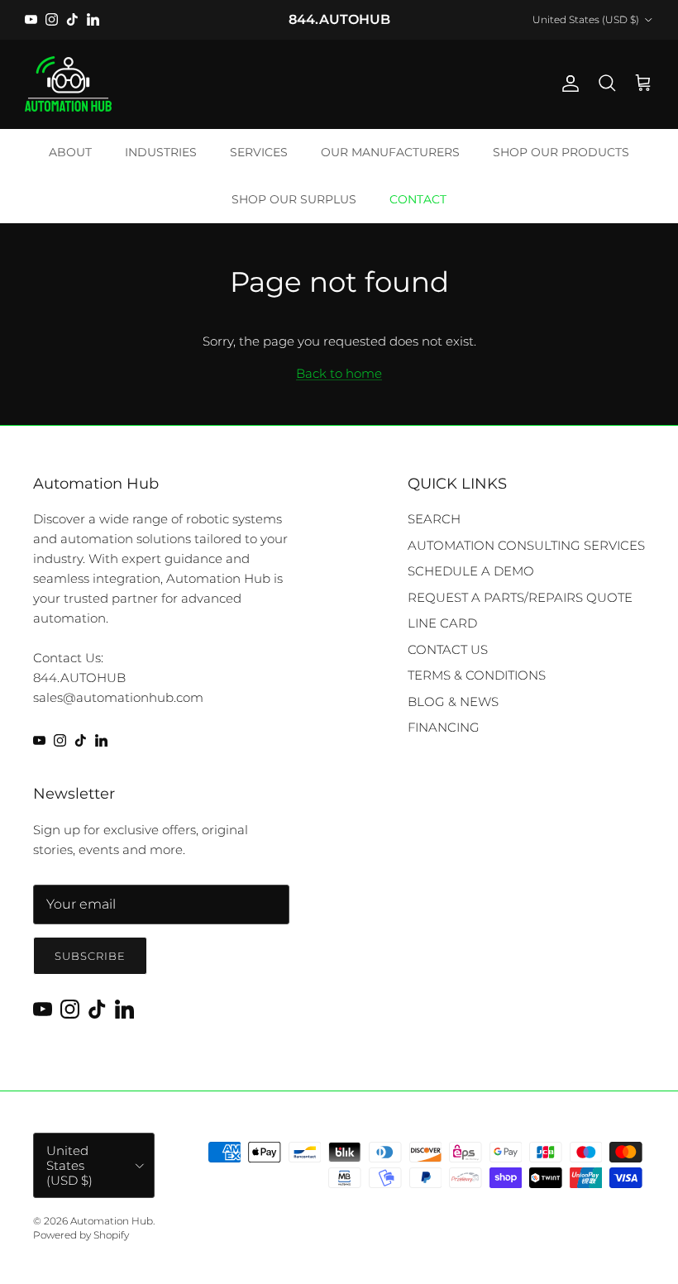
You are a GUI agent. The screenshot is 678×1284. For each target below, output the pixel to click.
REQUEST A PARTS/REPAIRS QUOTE (520, 597)
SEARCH (434, 519)
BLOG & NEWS (453, 701)
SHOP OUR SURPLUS (294, 199)
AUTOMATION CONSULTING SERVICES (526, 545)
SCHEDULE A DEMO (471, 571)
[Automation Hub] (68, 84)
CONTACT (417, 199)
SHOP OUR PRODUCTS (561, 152)
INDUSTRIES (161, 152)
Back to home (339, 373)
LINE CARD (442, 623)
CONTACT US (448, 649)
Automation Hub (111, 1221)
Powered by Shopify (81, 1235)
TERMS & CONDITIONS (477, 675)
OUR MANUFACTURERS (390, 152)
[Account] (567, 83)
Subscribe (90, 955)
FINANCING (444, 727)
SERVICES (259, 152)
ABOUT (70, 152)
